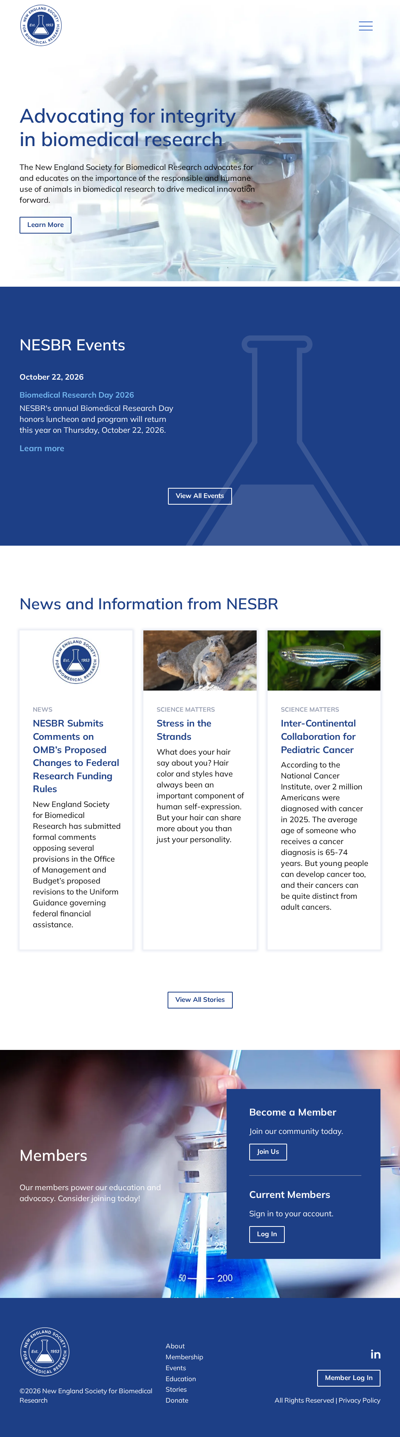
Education (181, 1379)
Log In (267, 1234)
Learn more (42, 448)
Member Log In (349, 1377)
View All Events (200, 495)
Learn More (45, 224)
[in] (375, 1353)
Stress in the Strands (184, 729)
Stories (176, 1389)
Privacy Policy (359, 1400)
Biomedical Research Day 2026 (77, 395)
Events (176, 1368)
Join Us (268, 1151)
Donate (177, 1400)
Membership (184, 1357)
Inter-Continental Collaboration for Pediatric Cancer (318, 736)
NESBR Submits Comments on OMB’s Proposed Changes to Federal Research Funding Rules (76, 755)
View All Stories (200, 999)
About (175, 1346)
